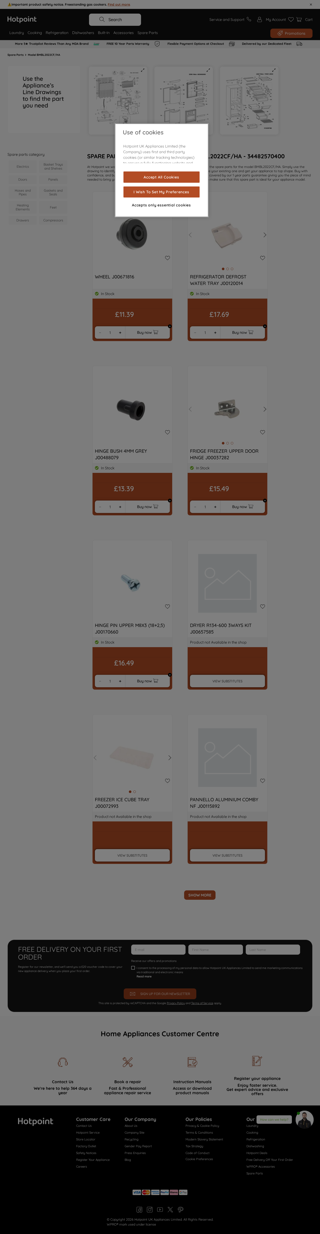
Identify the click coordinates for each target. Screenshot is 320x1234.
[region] (161, 170)
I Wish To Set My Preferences (161, 192)
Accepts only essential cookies (161, 205)
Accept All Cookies (161, 177)
